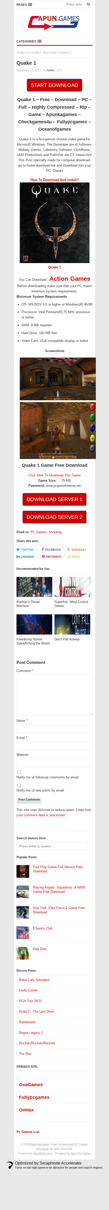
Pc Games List (27, 1132)
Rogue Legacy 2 (31, 1033)
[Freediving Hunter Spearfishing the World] (34, 625)
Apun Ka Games (81, 1153)
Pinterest (54, 556)
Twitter (27, 549)
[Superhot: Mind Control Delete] (72, 588)
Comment (24, 671)
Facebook (53, 549)
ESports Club (42, 928)
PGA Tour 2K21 (30, 1001)
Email (76, 556)
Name (21, 721)
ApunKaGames (42, 1153)
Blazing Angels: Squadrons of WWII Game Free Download (59, 890)
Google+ (79, 549)
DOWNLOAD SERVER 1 (54, 499)
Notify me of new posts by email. (40, 790)
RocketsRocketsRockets (37, 1043)
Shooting (50, 52)
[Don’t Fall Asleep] (72, 625)
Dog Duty (40, 949)
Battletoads (27, 1022)
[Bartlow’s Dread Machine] (34, 588)
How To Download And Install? (54, 180)
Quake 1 (54, 267)
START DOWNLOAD (54, 85)
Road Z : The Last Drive (36, 1011)
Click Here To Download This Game (54, 475)
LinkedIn (27, 556)
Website (22, 755)
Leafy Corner (28, 990)
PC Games (34, 52)
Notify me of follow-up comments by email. (47, 777)
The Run (25, 1054)
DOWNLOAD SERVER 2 (54, 517)
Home (20, 52)
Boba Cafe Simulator (34, 980)
